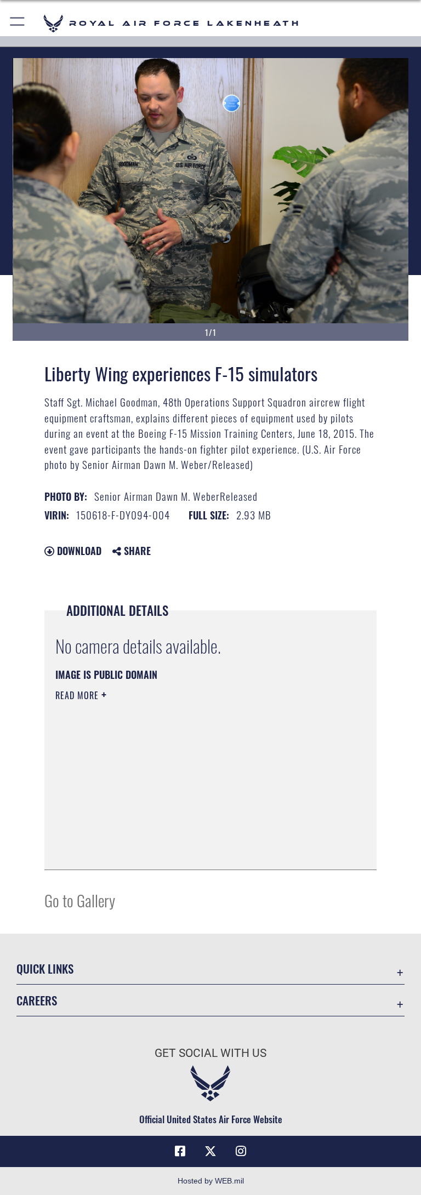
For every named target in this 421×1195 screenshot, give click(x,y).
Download (77, 551)
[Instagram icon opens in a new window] (241, 1151)
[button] (18, 23)
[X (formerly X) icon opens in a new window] (210, 1151)
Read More (78, 695)
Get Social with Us (210, 1053)
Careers (36, 1000)
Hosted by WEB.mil (211, 1180)
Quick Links (44, 968)
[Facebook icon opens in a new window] (180, 1151)
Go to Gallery (79, 900)
